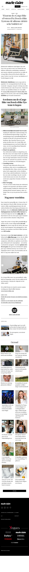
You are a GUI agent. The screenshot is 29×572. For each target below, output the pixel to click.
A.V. (2, 516)
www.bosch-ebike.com (7, 291)
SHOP (17, 6)
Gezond (14, 342)
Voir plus (14, 491)
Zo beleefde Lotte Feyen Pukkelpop (11, 302)
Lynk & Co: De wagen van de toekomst (12, 300)
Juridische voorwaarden (7, 512)
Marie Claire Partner (16, 27)
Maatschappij (21, 9)
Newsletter (24, 6)
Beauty (8, 9)
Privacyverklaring (6, 519)
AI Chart (17, 512)
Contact (17, 516)
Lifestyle (13, 9)
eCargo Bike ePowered (9, 91)
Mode (3, 9)
